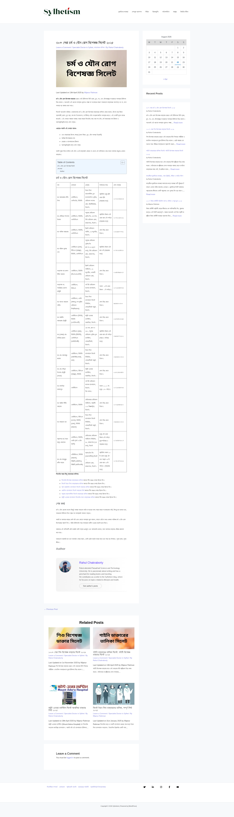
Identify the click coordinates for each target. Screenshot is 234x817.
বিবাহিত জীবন (184, 12)
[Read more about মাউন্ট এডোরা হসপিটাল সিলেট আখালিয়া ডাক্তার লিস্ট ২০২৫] (69, 694)
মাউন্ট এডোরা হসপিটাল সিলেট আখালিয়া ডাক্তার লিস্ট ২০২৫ (67, 709)
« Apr (165, 79)
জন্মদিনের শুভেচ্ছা (123, 12)
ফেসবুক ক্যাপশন (137, 12)
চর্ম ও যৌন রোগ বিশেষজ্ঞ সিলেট (66, 166)
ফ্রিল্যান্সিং (155, 12)
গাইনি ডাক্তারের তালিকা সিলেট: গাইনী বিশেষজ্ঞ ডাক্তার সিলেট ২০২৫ (111, 653)
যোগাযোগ (62, 787)
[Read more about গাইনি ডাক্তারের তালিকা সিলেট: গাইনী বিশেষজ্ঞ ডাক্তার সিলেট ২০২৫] (113, 638)
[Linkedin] (153, 787)
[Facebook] (169, 787)
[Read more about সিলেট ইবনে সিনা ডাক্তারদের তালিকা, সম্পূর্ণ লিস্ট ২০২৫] (113, 694)
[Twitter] (144, 787)
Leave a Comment (63, 47)
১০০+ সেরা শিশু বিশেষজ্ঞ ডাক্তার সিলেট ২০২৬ (67, 652)
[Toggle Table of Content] (121, 162)
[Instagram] (161, 787)
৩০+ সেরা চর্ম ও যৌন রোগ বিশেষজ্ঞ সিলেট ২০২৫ (160, 108)
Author (62, 171)
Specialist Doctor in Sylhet (82, 47)
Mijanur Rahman (90, 92)
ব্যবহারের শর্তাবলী (83, 787)
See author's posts (90, 586)
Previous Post (51, 609)
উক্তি (147, 12)
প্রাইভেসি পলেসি (71, 787)
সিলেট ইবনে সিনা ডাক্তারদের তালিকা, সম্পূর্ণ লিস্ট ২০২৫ (112, 709)
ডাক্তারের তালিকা (99, 47)
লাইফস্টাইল (165, 12)
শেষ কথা (59, 169)
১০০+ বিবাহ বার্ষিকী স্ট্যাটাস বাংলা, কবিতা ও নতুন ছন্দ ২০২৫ (164, 201)
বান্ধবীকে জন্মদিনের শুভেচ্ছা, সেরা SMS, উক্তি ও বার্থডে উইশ (164, 176)
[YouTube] (178, 787)
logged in (70, 758)
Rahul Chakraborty (91, 562)
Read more (178, 123)
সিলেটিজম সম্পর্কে (52, 787)
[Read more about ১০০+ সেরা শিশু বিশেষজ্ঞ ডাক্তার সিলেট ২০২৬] (69, 638)
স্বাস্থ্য (175, 12)
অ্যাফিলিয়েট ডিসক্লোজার (98, 787)
